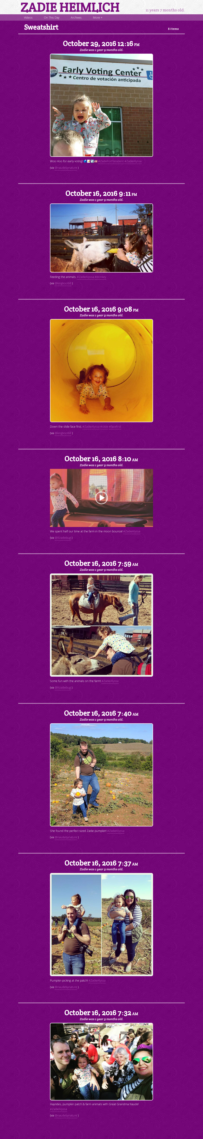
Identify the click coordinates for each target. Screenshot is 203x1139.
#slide (104, 426)
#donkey (100, 277)
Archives (76, 17)
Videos (28, 17)
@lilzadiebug (63, 538)
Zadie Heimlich (70, 7)
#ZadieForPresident (111, 161)
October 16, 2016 (101, 193)
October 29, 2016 (101, 43)
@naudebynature (66, 168)
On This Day (51, 17)
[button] (101, 498)
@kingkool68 (63, 283)
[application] (101, 498)
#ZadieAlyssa (132, 161)
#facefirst (115, 426)
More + (97, 17)
